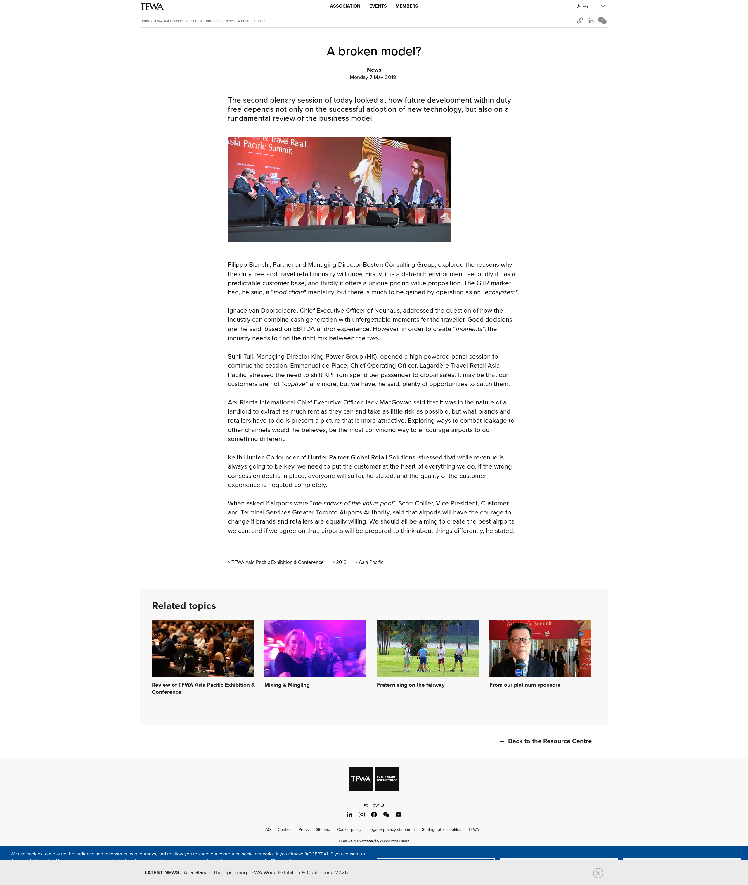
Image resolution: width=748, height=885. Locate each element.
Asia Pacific (371, 562)
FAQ (267, 829)
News (230, 21)
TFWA (152, 6)
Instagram (362, 814)
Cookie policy (349, 829)
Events (378, 6)
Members (407, 6)
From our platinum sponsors (524, 685)
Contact (285, 829)
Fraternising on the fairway (411, 685)
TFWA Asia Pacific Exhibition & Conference (187, 21)
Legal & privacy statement (391, 829)
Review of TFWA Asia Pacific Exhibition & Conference (203, 689)
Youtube (398, 814)
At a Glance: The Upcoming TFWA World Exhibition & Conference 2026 (246, 872)
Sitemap (323, 829)
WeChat (386, 814)
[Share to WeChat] (602, 20)
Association (345, 6)
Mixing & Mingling (287, 685)
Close (598, 873)
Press (304, 829)
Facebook (374, 814)
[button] (580, 20)
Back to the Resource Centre (550, 741)
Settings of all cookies (441, 829)
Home (145, 21)
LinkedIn (349, 814)
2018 (341, 562)
